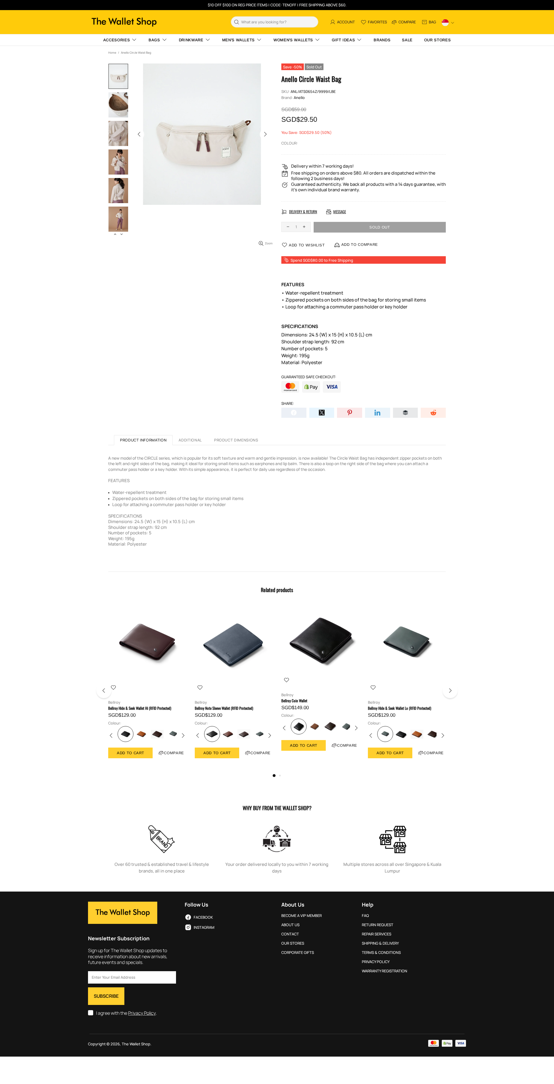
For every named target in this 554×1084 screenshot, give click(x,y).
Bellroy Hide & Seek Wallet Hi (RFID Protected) (139, 708)
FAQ (365, 915)
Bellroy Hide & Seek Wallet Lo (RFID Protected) (399, 708)
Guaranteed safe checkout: (308, 377)
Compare (174, 753)
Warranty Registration (384, 971)
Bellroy (114, 702)
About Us (290, 924)
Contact (290, 934)
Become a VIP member (301, 915)
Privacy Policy (142, 1013)
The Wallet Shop (124, 22)
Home (112, 52)
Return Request (377, 924)
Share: (287, 403)
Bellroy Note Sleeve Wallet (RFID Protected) (224, 708)
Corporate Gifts (297, 952)
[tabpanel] (147, 687)
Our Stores (292, 943)
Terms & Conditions (381, 952)
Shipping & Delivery (380, 943)
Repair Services (376, 934)
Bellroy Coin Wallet (294, 700)
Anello (299, 97)
